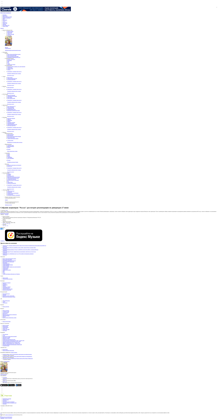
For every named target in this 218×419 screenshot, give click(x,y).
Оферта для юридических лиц (8, 343)
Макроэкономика (10, 146)
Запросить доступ (8, 204)
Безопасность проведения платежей (10, 336)
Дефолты (9, 119)
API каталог (9, 192)
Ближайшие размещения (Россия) (13, 57)
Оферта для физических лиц (8, 342)
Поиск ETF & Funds (11, 95)
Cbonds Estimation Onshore (8, 264)
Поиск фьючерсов (11, 106)
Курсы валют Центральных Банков (14, 136)
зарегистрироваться (9, 414)
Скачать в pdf (21, 340)
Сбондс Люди (5, 26)
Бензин (8, 156)
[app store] (4, 385)
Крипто (5, 22)
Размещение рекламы (7, 398)
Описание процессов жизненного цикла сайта (12, 341)
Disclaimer (5, 403)
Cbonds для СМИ (10, 34)
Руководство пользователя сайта (9, 339)
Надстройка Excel (6, 293)
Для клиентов (5, 334)
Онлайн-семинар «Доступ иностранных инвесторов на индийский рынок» (17, 354)
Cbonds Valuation (6, 265)
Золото (8, 154)
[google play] (11, 385)
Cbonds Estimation (6, 263)
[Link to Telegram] (3, 388)
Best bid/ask (5, 19)
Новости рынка (10, 31)
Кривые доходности (7, 17)
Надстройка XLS (6, 25)
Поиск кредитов (10, 87)
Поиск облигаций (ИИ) (7, 16)
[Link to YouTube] (3, 389)
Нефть (8, 155)
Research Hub (9, 32)
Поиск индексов (10, 134)
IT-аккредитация (6, 345)
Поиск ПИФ (9, 97)
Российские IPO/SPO (11, 79)
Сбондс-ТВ (5, 23)
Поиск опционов (10, 107)
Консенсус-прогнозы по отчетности (14, 165)
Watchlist (4, 24)
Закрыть (2, 28)
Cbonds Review (6, 327)
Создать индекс (6, 312)
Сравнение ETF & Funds (12, 96)
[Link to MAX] (3, 392)
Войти (1, 12)
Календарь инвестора (11, 125)
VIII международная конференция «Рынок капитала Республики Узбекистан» (18, 358)
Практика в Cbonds (6, 337)
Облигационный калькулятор (13, 178)
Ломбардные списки (11, 64)
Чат (8, 181)
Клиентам (5, 400)
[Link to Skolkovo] (6, 396)
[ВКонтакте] (1, 229)
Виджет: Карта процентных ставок (9, 317)
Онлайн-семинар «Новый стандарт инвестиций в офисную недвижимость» (17, 356)
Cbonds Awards (10, 68)
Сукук (8, 63)
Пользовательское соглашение (8, 401)
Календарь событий (11, 118)
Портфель (5, 14)
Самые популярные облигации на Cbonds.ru (11, 274)
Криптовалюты (10, 135)
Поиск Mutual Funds (11, 98)
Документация (10, 194)
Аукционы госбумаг (11, 122)
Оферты (8, 121)
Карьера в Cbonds (6, 338)
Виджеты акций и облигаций (13, 180)
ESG (8, 62)
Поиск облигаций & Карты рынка (13, 54)
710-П (4, 301)
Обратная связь (6, 399)
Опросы (8, 69)
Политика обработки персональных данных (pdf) (12, 344)
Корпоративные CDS (11, 109)
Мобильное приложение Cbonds (13, 177)
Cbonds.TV (2, 240)
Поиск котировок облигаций (12, 56)
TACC (6, 210)
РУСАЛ (6, 214)
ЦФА (4, 18)
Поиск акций (9, 77)
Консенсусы (5, 15)
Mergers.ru (5, 379)
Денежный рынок (10, 123)
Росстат (8, 147)
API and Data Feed (10, 191)
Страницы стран (10, 145)
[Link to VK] (3, 390)
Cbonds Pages (9, 67)
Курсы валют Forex (11, 137)
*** (3, 223)
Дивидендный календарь (12, 78)
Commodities (9, 157)
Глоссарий (9, 35)
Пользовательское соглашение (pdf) (9, 402)
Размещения (9, 120)
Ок (1, 413)
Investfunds (5, 377)
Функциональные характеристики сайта (10, 340)
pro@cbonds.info (3, 374)
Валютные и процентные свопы (13, 110)
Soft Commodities (10, 158)
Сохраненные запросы (11, 179)
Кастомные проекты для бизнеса (13, 195)
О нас (4, 335)
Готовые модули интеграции (12, 193)
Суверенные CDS (10, 108)
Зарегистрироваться (7, 12)
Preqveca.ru (5, 381)
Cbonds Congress (14, 352)
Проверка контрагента (11, 183)
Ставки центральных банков (12, 138)
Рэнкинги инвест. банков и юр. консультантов (16, 66)
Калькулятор (5, 349)
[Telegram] (2, 229)
